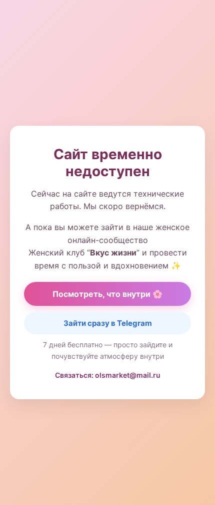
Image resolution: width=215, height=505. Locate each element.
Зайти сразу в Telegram (108, 323)
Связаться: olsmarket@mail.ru (107, 375)
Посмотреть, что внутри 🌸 (107, 294)
